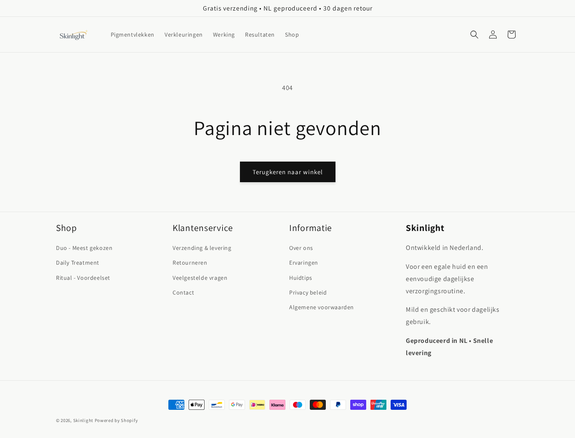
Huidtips (300, 277)
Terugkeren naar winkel (288, 172)
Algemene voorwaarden (321, 307)
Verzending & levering (202, 248)
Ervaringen (303, 262)
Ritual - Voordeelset (83, 277)
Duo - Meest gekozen (84, 248)
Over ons (301, 248)
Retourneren (190, 262)
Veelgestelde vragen (200, 277)
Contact (183, 292)
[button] (474, 34)
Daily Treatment (77, 262)
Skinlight (83, 420)
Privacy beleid (308, 292)
